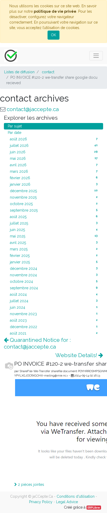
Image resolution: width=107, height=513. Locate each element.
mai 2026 (54, 158)
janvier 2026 (54, 184)
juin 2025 (54, 230)
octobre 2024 (54, 281)
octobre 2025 (54, 204)
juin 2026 (54, 152)
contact (48, 72)
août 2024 (54, 294)
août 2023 (54, 320)
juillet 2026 (54, 145)
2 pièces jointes (30, 484)
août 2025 (54, 217)
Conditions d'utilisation (76, 496)
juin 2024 (54, 307)
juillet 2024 (54, 301)
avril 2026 (54, 165)
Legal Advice (67, 502)
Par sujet (15, 126)
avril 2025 (54, 243)
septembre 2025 (54, 210)
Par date (14, 133)
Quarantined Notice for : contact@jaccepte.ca (37, 343)
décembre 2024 (54, 268)
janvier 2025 (54, 262)
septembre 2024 (54, 288)
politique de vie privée (55, 11)
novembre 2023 (54, 314)
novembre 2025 (54, 197)
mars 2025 (54, 249)
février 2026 (54, 178)
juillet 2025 (54, 223)
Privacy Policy (40, 502)
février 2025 (54, 256)
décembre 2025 (54, 191)
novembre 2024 (54, 275)
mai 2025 (54, 236)
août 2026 (54, 139)
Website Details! (76, 355)
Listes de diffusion (19, 72)
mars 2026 (54, 171)
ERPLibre (94, 507)
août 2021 (54, 333)
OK (53, 35)
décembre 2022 (54, 327)
